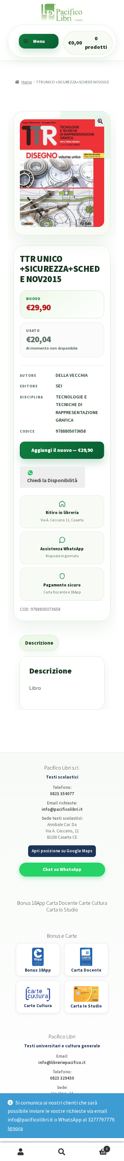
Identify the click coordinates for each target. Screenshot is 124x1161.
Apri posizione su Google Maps (62, 851)
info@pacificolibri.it (62, 809)
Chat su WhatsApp (62, 869)
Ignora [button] (15, 1128)
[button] (100, 121)
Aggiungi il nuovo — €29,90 (62, 450)
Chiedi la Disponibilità (52, 480)
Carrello (95, 1147)
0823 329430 (62, 1078)
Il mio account (20, 1152)
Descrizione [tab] (39, 642)
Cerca (62, 1152)
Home (26, 81)
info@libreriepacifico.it (62, 1062)
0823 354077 (62, 793)
